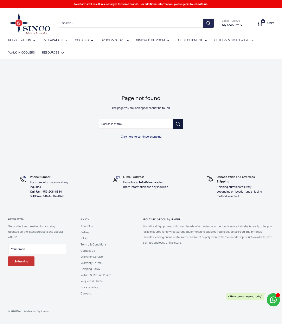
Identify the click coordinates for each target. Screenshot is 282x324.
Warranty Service (92, 256)
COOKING (82, 40)
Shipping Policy (90, 269)
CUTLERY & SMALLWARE (231, 40)
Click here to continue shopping (141, 136)
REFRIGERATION (19, 40)
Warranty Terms (91, 263)
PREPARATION (53, 40)
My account (230, 25)
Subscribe (21, 261)
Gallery (85, 232)
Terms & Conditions (94, 244)
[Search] (208, 23)
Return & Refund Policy (96, 275)
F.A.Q (84, 238)
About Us (87, 226)
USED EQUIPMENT (190, 40)
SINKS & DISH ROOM (150, 40)
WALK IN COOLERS (21, 52)
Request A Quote (92, 281)
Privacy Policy (89, 287)
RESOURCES (50, 52)
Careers (86, 293)
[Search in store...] (178, 124)
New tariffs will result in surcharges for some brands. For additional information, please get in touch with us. (141, 4)
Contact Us (88, 251)
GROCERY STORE (112, 40)
